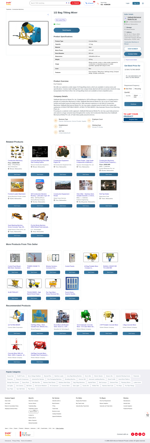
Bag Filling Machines (79, 382)
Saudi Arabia (44, 428)
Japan (6, 428)
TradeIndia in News (33, 408)
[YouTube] (143, 434)
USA (50, 428)
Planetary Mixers (125, 382)
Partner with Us (32, 417)
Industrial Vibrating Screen (123, 376)
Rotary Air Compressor (22, 379)
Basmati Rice (47, 376)
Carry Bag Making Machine (74, 376)
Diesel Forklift (111, 379)
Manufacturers (127, 400)
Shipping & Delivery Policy (11, 408)
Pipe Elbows (31, 389)
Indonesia (33, 428)
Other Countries (60, 428)
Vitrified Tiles (95, 385)
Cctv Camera (19, 385)
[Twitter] (139, 434)
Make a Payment (32, 420)
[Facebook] (132, 434)
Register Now (133, 119)
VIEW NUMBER (133, 49)
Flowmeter (10, 379)
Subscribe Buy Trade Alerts (82, 406)
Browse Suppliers (104, 403)
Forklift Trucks (21, 376)
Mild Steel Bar (36, 382)
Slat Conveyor (103, 382)
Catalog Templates (56, 413)
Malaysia (27, 428)
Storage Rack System (13, 382)
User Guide (7, 403)
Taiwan (15, 428)
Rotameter (136, 376)
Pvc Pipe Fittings (129, 385)
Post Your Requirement (105, 400)
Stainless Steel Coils (107, 385)
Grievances (8, 440)
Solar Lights (76, 385)
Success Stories (32, 403)
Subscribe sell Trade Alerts (106, 406)
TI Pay (53, 406)
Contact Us (31, 415)
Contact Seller (132, 54)
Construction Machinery (18, 9)
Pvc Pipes (119, 385)
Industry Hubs (127, 403)
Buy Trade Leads (80, 403)
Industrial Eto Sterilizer (38, 379)
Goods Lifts (86, 385)
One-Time (129, 89)
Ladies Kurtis (137, 382)
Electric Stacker (98, 376)
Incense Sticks (66, 385)
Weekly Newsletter (33, 423)
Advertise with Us (56, 400)
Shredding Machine (70, 379)
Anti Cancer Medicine (41, 385)
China (10, 428)
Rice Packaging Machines (54, 379)
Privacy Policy (16, 440)
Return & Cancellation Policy (11, 406)
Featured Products (128, 408)
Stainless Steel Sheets (49, 382)
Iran (54, 428)
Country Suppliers (128, 406)
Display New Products (81, 400)
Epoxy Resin (25, 382)
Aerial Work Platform (124, 379)
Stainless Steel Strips (64, 382)
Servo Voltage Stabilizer (34, 376)
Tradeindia (8, 9)
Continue (133, 104)
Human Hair (10, 376)
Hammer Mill (82, 379)
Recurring (138, 89)
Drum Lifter (88, 376)
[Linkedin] (136, 434)
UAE (38, 428)
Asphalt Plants (92, 382)
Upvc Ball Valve (20, 389)
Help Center (8, 400)
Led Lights (10, 385)
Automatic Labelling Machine (97, 379)
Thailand (21, 428)
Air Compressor (54, 385)
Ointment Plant (114, 382)
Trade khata (55, 408)
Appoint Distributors (57, 416)
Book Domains (55, 403)
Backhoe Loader (59, 376)
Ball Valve (29, 385)
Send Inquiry (66, 30)
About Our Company (33, 400)
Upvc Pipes (10, 389)
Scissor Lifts (109, 376)
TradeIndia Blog (32, 406)
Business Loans (56, 411)
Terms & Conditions (26, 440)
